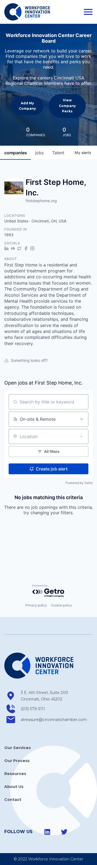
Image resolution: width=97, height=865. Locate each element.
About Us (13, 786)
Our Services (17, 747)
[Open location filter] (81, 436)
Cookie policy (61, 605)
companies (15, 152)
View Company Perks (67, 105)
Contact (12, 799)
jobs (39, 152)
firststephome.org (41, 200)
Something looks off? (29, 360)
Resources (15, 773)
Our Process (17, 760)
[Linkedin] (47, 831)
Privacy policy (36, 605)
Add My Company (27, 106)
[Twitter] (64, 831)
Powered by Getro (79, 483)
